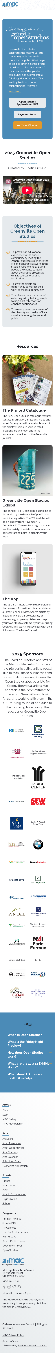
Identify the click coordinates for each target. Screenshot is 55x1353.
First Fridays (9, 1236)
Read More (15, 91)
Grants (6, 1181)
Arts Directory (10, 1152)
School (6, 1203)
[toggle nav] (50, 5)
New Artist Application (15, 1165)
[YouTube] (19, 1287)
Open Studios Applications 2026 (27, 103)
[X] (14, 1287)
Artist (5, 1190)
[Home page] (10, 5)
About (5, 1110)
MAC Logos (9, 1185)
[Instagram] (9, 1287)
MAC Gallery (9, 1119)
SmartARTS (9, 1223)
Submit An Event (11, 1161)
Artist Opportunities (13, 1147)
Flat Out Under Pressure (15, 1232)
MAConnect (9, 1227)
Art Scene (7, 1138)
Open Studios (10, 1250)
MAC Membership (12, 1123)
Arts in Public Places (13, 1241)
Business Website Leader (32, 1345)
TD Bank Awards (11, 1218)
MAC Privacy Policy (13, 1335)
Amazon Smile (10, 1341)
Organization (9, 1199)
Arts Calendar (10, 1156)
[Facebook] (4, 1287)
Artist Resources (11, 1143)
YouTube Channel (27, 125)
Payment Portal (27, 114)
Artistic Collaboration (14, 1194)
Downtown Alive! (12, 1245)
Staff (5, 1114)
